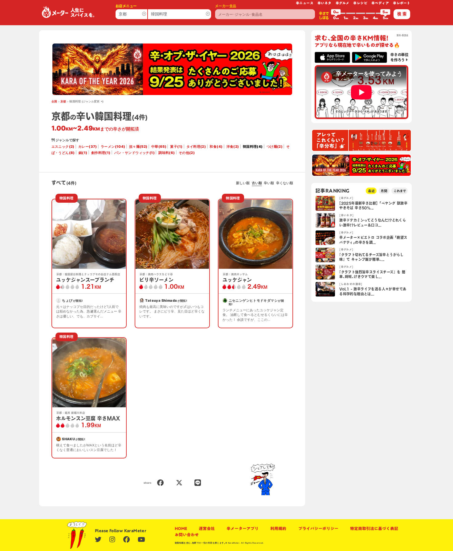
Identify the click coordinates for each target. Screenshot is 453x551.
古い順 (257, 183)
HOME (181, 528)
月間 (384, 191)
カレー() (87, 146)
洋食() (232, 146)
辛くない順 (284, 183)
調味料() (166, 153)
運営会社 (207, 528)
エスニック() (63, 146)
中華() (158, 146)
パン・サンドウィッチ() (134, 153)
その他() (187, 153)
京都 (63, 101)
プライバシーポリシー (318, 528)
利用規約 (278, 528)
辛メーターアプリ (242, 528)
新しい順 (243, 183)
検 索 (401, 14)
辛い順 (269, 183)
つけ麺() (275, 146)
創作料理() (101, 153)
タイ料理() (196, 146)
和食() (216, 146)
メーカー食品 (225, 6)
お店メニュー (126, 6)
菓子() (176, 146)
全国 (54, 101)
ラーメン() (113, 146)
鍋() (83, 153)
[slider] (336, 13)
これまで (400, 191)
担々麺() (138, 146)
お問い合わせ (187, 534)
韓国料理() (253, 146)
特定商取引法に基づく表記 (374, 528)
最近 (371, 191)
